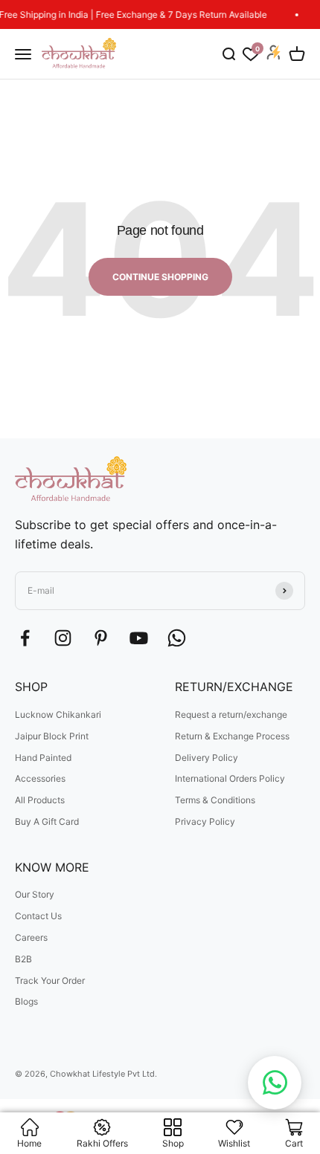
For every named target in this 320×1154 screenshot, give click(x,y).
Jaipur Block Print (52, 736)
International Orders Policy (230, 778)
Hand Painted (43, 757)
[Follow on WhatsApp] (177, 638)
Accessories (40, 778)
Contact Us (38, 915)
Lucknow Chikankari (58, 714)
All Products (40, 799)
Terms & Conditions (215, 799)
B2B (23, 959)
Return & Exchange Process (232, 736)
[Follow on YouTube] (139, 638)
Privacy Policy (205, 821)
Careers (31, 937)
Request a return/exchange (231, 714)
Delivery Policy (206, 757)
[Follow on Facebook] (25, 638)
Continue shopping (160, 276)
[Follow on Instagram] (63, 638)
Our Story (34, 894)
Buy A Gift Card (47, 821)
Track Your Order (50, 980)
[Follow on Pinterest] (101, 638)
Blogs (26, 1001)
